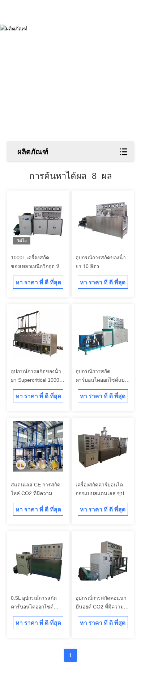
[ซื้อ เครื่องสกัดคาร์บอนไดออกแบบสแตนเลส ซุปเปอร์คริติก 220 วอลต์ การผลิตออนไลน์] (103, 446)
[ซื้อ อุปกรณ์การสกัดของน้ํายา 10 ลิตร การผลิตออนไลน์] (103, 219)
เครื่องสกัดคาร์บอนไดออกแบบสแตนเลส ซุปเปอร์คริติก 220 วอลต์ (100, 493)
